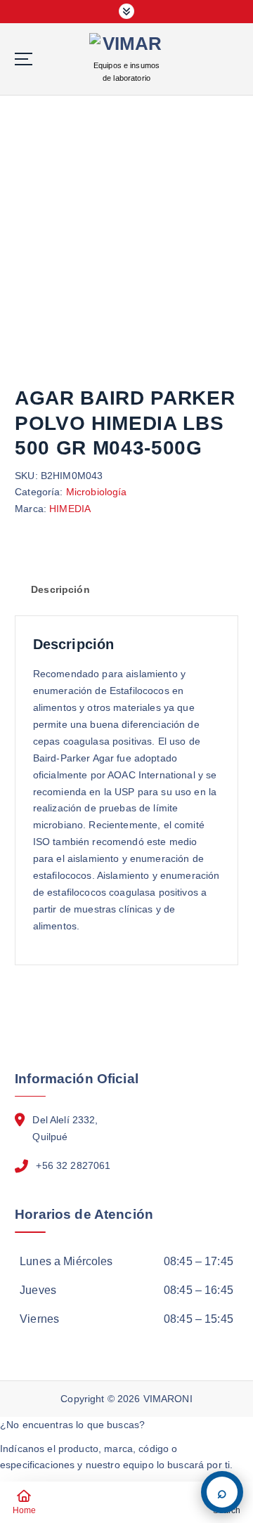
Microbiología (96, 491)
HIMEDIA (70, 508)
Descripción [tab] (60, 589)
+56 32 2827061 (73, 1165)
